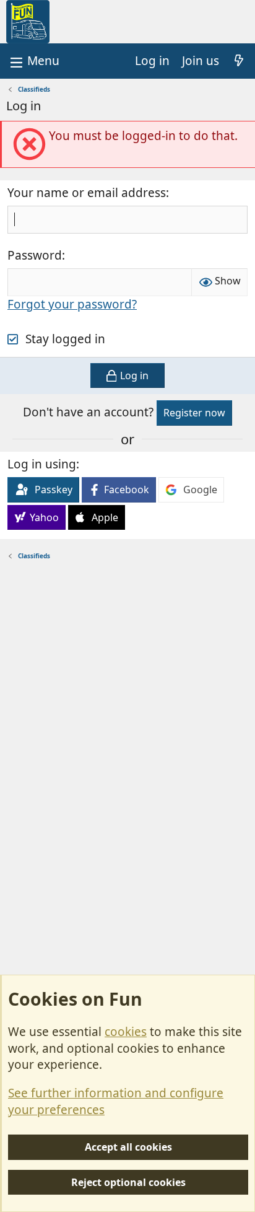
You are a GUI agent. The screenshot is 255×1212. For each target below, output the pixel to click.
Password (34, 255)
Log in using (41, 464)
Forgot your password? (72, 304)
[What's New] (239, 61)
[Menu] (33, 61)
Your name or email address (86, 193)
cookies (126, 1032)
